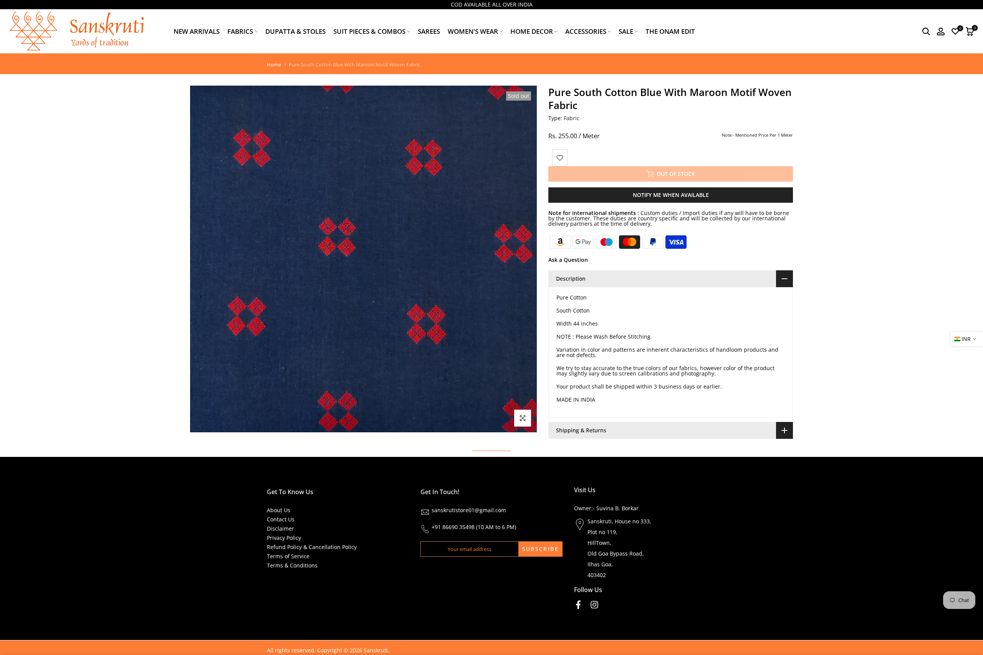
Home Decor (531, 31)
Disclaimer (280, 528)
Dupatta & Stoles (295, 31)
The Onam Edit (670, 31)
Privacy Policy (284, 537)
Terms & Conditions (292, 565)
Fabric (571, 118)
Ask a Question (568, 259)
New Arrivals (197, 31)
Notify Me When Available (671, 194)
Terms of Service (288, 556)
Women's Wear (473, 31)
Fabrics (240, 31)
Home (274, 64)
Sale (626, 31)
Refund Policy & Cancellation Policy (312, 547)
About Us (278, 510)
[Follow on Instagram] (594, 604)
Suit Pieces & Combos (369, 31)
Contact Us (281, 519)
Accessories (585, 31)
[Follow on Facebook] (578, 604)
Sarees (429, 31)
